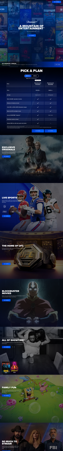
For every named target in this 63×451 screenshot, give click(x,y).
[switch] (31, 75)
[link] (56, 2)
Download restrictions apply (47, 127)
